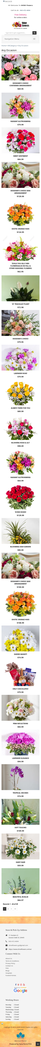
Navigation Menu (12, 39)
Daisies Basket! (20, 654)
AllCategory (12, 46)
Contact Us (9, 966)
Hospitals (9, 973)
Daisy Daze (20, 862)
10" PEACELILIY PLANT (20, 304)
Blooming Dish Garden (20, 547)
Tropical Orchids (20, 793)
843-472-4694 (25, 10)
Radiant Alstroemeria (20, 121)
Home (3, 46)
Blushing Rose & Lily (20, 443)
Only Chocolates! (20, 689)
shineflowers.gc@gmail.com (18, 945)
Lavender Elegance (20, 758)
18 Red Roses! (20, 512)
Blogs (7, 971)
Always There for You (20, 408)
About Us (9, 958)
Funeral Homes (11, 975)
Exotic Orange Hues (20, 229)
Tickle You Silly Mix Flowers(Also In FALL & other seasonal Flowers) (20, 265)
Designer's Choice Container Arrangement (20, 84)
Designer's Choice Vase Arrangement (20, 192)
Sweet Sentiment (20, 156)
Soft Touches (20, 827)
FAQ (7, 968)
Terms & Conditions (12, 961)
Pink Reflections (20, 723)
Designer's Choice (20, 339)
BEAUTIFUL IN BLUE (20, 897)
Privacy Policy (10, 963)
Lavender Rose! (20, 373)
